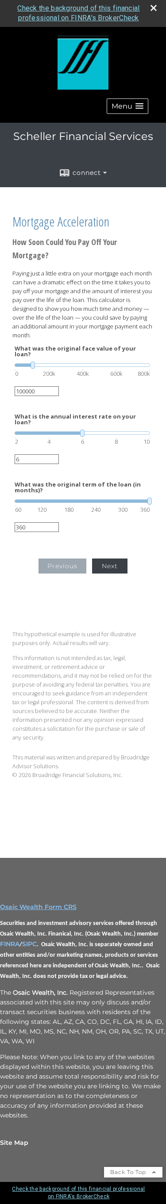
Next (110, 566)
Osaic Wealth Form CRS (38, 907)
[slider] (82, 365)
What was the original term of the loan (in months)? (78, 487)
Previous (62, 566)
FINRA (9, 944)
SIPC (29, 944)
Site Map (14, 1143)
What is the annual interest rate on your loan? (75, 419)
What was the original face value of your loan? (75, 351)
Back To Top (129, 1172)
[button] (127, 106)
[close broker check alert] (153, 7)
